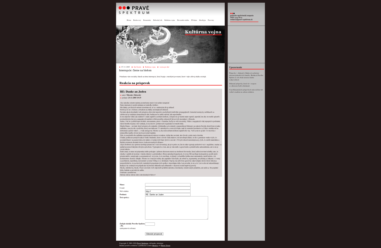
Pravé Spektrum (142, 243)
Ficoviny (211, 20)
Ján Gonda (137, 67)
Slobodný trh (157, 20)
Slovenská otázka (183, 20)
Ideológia (202, 20)
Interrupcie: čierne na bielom (135, 70)
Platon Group (165, 245)
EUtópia (194, 20)
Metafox (155, 245)
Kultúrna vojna (169, 20)
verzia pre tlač (164, 67)
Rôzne (129, 20)
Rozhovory (137, 20)
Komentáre (147, 20)
